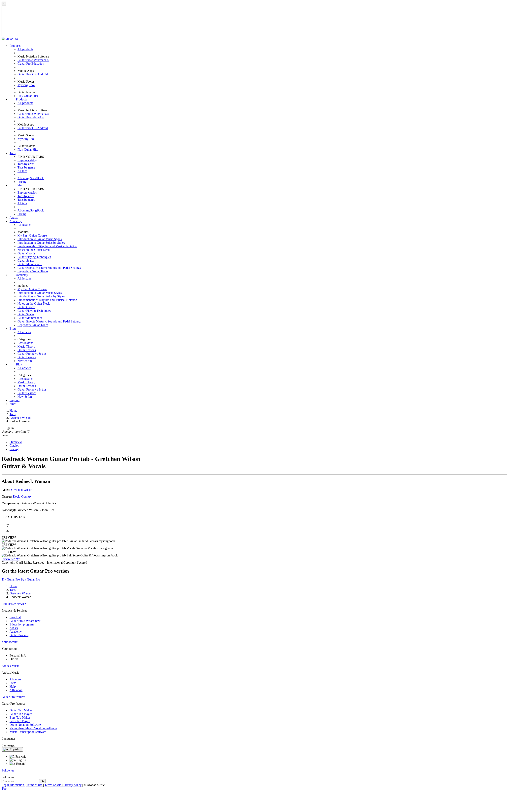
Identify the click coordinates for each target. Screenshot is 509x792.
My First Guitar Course (32, 235)
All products (25, 49)
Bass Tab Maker (20, 717)
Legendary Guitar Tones (32, 271)
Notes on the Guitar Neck (33, 249)
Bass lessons (25, 343)
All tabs (22, 171)
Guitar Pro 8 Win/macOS (33, 60)
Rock (16, 496)
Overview (16, 442)
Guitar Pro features (13, 696)
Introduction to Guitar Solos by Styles (41, 242)
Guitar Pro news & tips (31, 353)
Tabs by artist (25, 164)
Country (26, 496)
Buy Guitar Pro (30, 579)
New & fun (24, 360)
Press (13, 683)
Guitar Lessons (26, 357)
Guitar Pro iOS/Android (32, 74)
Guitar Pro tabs (19, 635)
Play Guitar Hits (27, 95)
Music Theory (26, 346)
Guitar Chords (26, 253)
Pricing (21, 181)
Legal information (13, 785)
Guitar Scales (25, 260)
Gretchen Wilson (21, 489)
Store (13, 403)
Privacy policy (72, 785)
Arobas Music (10, 665)
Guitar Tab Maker (21, 710)
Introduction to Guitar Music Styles (39, 239)
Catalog (14, 445)
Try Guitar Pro (11, 579)
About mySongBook (30, 178)
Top (4, 788)
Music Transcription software (28, 732)
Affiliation (16, 690)
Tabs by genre (26, 167)
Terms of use (34, 785)
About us (15, 679)
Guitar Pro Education (30, 63)
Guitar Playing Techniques (34, 257)
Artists (14, 217)
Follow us (8, 770)
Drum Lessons (26, 350)
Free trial (15, 617)
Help (13, 686)
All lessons (24, 224)
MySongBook (26, 85)
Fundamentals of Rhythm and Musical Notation (47, 246)
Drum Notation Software (25, 724)
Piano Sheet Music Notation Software (33, 728)
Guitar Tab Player (21, 714)
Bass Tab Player (20, 721)
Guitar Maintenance (29, 264)
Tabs (13, 153)
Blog (13, 328)
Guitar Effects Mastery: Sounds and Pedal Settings (49, 267)
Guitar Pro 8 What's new (25, 620)
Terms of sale (53, 785)
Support (14, 400)
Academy (16, 221)
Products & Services (14, 603)
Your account (10, 642)
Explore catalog (27, 160)
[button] (7, 559)
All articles (24, 332)
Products (15, 45)
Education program (22, 624)
